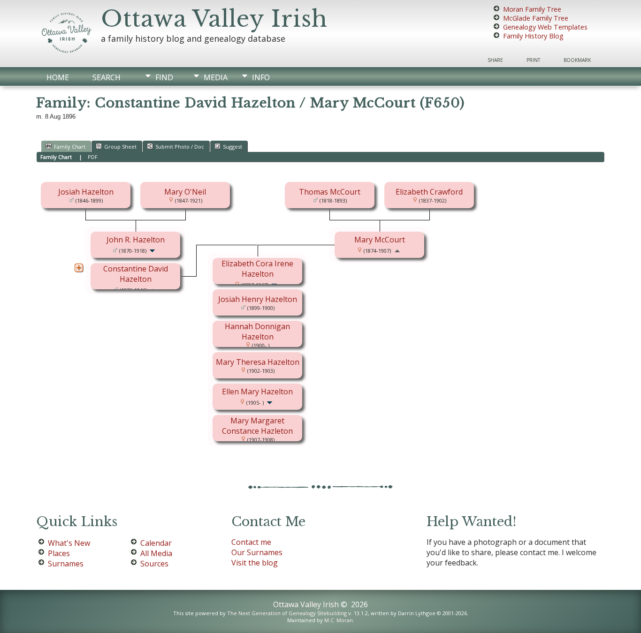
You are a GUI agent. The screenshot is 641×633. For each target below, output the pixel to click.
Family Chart (69, 146)
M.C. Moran (338, 620)
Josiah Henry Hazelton (257, 299)
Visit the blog (254, 563)
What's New (69, 543)
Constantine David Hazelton (135, 274)
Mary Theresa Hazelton (257, 362)
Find (164, 77)
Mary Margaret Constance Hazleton (257, 425)
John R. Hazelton (136, 239)
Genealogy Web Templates (545, 27)
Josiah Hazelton (86, 192)
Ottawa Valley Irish (214, 19)
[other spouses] (79, 267)
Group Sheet (120, 146)
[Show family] (153, 250)
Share (495, 60)
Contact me (251, 542)
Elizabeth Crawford (429, 192)
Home (57, 77)
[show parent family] (397, 250)
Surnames (66, 563)
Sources (154, 563)
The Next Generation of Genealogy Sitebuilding (287, 613)
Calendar (156, 543)
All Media (156, 553)
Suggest (232, 146)
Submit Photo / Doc (179, 146)
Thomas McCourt (329, 192)
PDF (93, 156)
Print (533, 60)
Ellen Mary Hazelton (257, 391)
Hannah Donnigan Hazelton (257, 331)
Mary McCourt (379, 239)
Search (106, 77)
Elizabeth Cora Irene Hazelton (257, 268)
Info (261, 77)
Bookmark (577, 60)
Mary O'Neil (185, 192)
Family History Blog (533, 35)
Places (59, 553)
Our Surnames (256, 552)
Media (216, 77)
